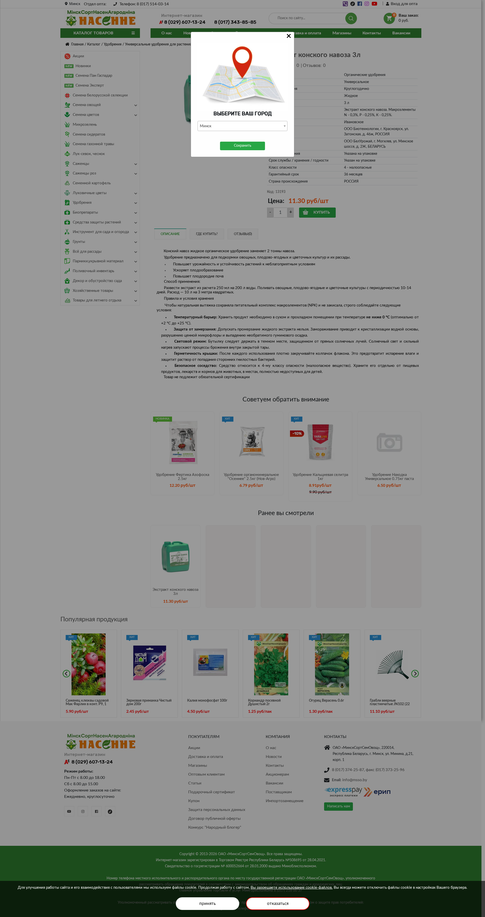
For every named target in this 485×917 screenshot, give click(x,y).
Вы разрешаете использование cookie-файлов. (292, 887)
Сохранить (242, 145)
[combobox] (242, 126)
